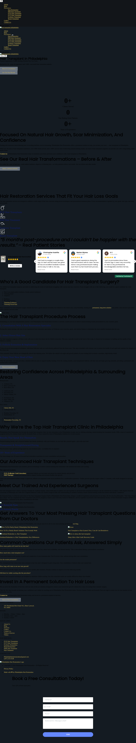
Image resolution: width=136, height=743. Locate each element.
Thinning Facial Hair (10, 304)
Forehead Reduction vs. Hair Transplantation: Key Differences (19, 537)
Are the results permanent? (8, 559)
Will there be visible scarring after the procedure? (15, 573)
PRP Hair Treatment (14, 38)
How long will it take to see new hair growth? (14, 566)
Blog (5, 32)
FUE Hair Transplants (11, 212)
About (6, 31)
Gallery (6, 47)
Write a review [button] (15, 266)
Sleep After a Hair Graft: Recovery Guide (81, 537)
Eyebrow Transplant (14, 43)
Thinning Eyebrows (10, 302)
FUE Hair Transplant (14, 40)
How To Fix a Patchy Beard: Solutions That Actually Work (18, 530)
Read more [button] (41, 270)
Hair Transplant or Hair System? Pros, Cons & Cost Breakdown (88, 530)
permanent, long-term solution (101, 308)
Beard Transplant (13, 45)
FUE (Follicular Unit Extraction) (15, 473)
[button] (2, 86)
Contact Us (7, 49)
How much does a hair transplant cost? (12, 553)
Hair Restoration (13, 36)
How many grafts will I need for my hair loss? (14, 546)
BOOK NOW (4, 52)
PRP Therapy (8, 475)
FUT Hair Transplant (14, 41)
